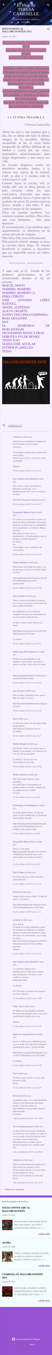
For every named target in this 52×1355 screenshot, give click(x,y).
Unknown (17, 1159)
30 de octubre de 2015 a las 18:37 (27, 470)
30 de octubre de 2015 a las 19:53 (27, 643)
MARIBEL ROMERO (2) (18, 293)
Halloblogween (15, 426)
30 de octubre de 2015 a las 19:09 (27, 587)
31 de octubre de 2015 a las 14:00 (27, 998)
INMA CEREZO (13, 296)
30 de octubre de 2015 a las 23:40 (27, 766)
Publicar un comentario (14, 1189)
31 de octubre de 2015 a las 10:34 (27, 883)
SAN (5, 322)
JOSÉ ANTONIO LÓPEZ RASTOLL (26, 302)
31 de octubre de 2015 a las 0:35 (26, 864)
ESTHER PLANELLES (17, 347)
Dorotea (16, 891)
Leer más (44, 1234)
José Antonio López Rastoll (24, 478)
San (14, 718)
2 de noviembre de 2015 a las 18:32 (28, 1182)
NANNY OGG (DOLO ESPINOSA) (25, 314)
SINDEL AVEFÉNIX (16, 307)
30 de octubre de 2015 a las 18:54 (27, 554)
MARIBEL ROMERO (16, 289)
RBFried (32, 1344)
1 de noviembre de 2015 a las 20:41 (28, 1151)
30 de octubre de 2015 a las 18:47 (27, 504)
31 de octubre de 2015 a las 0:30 (26, 833)
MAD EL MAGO (13, 285)
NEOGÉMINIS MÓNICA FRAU (23, 333)
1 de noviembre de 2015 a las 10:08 (28, 1118)
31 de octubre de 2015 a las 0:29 (26, 797)
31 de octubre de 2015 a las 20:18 (27, 1087)
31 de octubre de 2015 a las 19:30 (27, 1065)
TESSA (7, 351)
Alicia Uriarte (18, 595)
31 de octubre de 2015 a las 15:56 (27, 1026)
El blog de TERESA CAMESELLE (26, 9)
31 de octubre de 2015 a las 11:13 (27, 911)
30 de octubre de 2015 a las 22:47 (27, 735)
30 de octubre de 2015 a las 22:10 (27, 710)
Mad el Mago (18, 872)
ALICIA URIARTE (14, 311)
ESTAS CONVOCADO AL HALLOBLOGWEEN (16, 1209)
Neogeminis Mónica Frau (23, 512)
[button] (48, 29)
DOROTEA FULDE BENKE (21, 336)
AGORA (6, 1242)
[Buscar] (48, 5)
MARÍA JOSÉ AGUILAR (19, 344)
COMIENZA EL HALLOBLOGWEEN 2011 (22, 1275)
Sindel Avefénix (20, 562)
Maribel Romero (20, 743)
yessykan (16, 919)
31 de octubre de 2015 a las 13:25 (27, 953)
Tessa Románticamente (22, 1126)
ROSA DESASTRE (14, 318)
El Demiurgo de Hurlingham (25, 805)
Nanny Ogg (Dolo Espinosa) (25, 651)
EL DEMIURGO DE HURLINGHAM (26, 327)
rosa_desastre (18, 690)
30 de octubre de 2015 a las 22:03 (27, 682)
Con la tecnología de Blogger (27, 1339)
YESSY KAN (11, 340)
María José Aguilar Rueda (24, 1034)
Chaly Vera (17, 1006)
